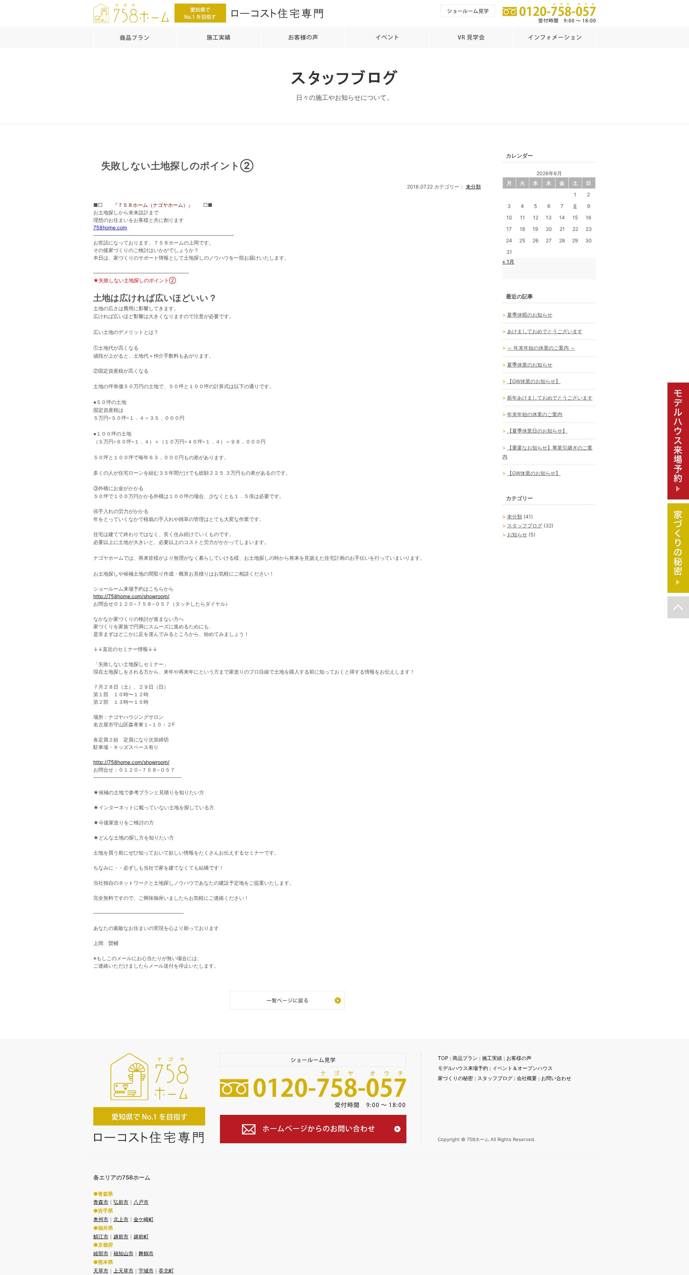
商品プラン (465, 1058)
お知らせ (517, 534)
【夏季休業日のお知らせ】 (537, 431)
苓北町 (166, 1270)
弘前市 (120, 1202)
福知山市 (123, 1253)
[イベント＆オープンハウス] (386, 37)
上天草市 (123, 1270)
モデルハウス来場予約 (463, 1068)
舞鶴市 (146, 1253)
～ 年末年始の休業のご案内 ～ (541, 348)
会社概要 (527, 1078)
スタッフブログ (524, 525)
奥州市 (100, 1219)
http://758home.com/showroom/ (131, 596)
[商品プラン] (135, 37)
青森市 (100, 1202)
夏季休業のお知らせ (529, 365)
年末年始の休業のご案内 (534, 414)
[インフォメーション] (554, 37)
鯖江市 (100, 1236)
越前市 (120, 1236)
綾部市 (100, 1253)
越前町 (141, 1236)
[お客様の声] (302, 37)
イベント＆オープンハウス (522, 1068)
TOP (443, 1058)
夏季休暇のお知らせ (529, 315)
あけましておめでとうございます (544, 331)
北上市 (120, 1219)
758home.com (110, 227)
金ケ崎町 (143, 1219)
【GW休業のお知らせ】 (534, 381)
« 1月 (508, 262)
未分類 (473, 186)
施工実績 (492, 1058)
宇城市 (146, 1270)
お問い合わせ (556, 1078)
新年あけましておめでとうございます (549, 398)
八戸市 (141, 1202)
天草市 (100, 1270)
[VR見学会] (470, 37)
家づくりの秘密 (455, 1078)
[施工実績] (219, 37)
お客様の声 (518, 1058)
